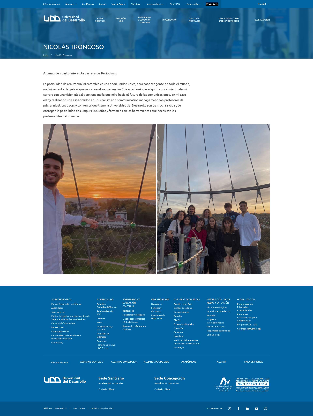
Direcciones (156, 303)
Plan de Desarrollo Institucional (66, 303)
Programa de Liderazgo (103, 335)
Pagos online (192, 4)
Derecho (178, 316)
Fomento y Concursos (156, 309)
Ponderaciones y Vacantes (104, 328)
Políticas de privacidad (102, 408)
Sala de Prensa (118, 4)
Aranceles (101, 340)
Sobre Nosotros (61, 299)
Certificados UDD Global (249, 328)
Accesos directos (155, 4)
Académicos (88, 4)
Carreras (101, 318)
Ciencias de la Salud (183, 307)
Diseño (177, 320)
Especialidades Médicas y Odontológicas (133, 320)
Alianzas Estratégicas (217, 307)
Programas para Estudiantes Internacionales (245, 307)
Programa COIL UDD (247, 324)
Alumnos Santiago (91, 361)
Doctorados (128, 310)
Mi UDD (176, 4)
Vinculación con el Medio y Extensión (218, 301)
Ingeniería (178, 336)
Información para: (51, 4)
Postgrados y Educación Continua (131, 303)
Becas (99, 322)
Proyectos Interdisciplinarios (215, 321)
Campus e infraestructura (63, 323)
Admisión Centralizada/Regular (107, 305)
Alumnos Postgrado (156, 361)
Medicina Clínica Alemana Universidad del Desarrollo (187, 342)
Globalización (246, 299)
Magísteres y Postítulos (133, 314)
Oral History (57, 342)
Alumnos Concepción (124, 361)
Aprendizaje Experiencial (218, 311)
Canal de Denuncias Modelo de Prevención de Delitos (66, 337)
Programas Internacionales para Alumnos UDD (247, 317)
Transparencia (58, 311)
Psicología (179, 347)
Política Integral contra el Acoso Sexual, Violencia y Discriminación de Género (70, 318)
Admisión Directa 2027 (105, 313)
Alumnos (69, 4)
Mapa (111, 389)
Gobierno (178, 332)
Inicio (45, 55)
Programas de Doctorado (158, 317)
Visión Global (213, 334)
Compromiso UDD (60, 331)
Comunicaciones (181, 311)
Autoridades (57, 307)
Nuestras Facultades (187, 299)
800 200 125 (61, 408)
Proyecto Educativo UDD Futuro (106, 346)
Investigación (160, 299)
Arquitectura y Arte (183, 303)
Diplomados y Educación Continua (134, 328)
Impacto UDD (57, 327)
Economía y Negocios (184, 324)
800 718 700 (79, 408)
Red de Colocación (215, 326)
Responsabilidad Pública (218, 330)
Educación (178, 328)
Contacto (102, 389)
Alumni (102, 4)
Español (262, 3)
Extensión (211, 315)
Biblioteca (135, 4)
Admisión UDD (105, 299)
